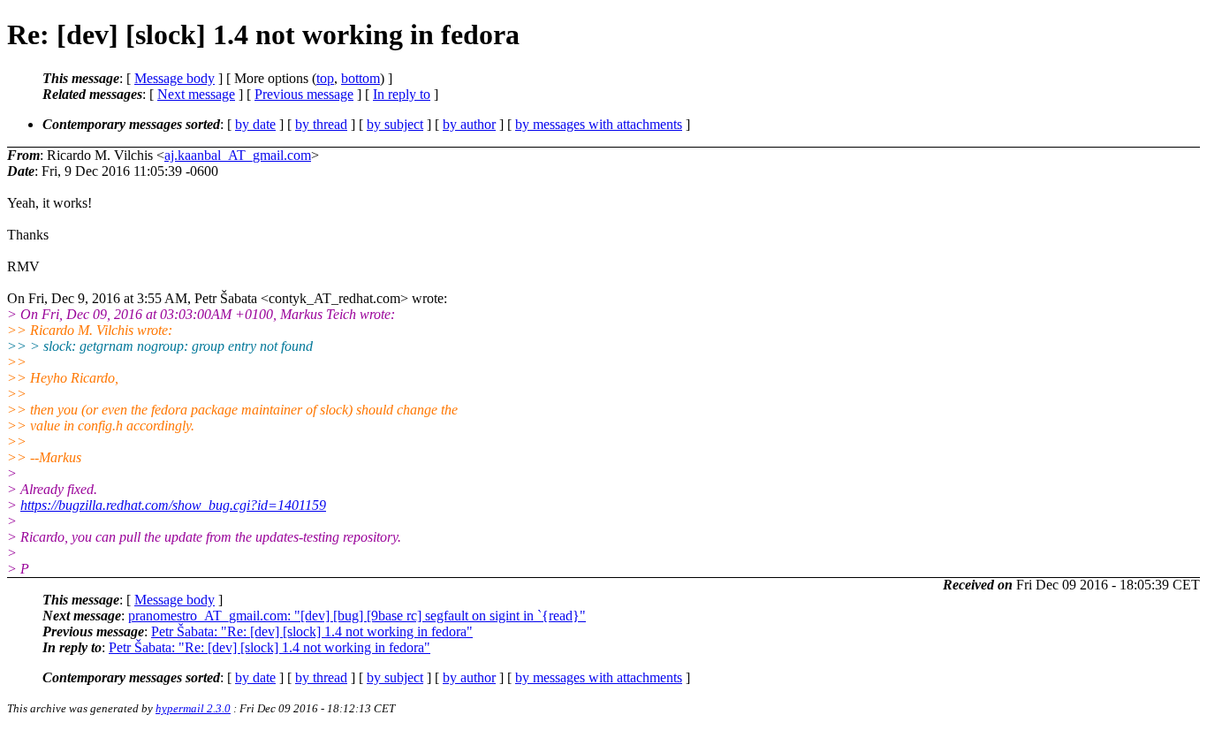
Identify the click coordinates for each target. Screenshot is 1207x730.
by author (469, 124)
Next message (196, 94)
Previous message (303, 94)
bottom (360, 78)
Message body (174, 78)
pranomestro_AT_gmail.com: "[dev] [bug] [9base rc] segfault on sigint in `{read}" (357, 615)
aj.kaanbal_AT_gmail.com (237, 155)
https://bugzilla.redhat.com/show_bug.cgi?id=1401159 (173, 505)
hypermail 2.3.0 (193, 708)
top (325, 78)
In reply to (401, 94)
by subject (395, 124)
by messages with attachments (598, 124)
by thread (321, 124)
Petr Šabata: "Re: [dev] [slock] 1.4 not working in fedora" (312, 631)
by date (255, 124)
